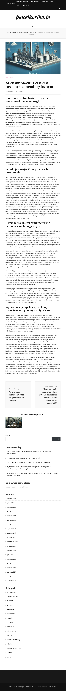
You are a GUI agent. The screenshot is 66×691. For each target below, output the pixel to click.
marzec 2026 (11, 520)
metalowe (9, 78)
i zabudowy (10, 622)
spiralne (9, 644)
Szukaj (8, 436)
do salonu (10, 605)
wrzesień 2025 (11, 546)
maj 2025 (10, 563)
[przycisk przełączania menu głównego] (33, 26)
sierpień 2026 (11, 498)
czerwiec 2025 (11, 559)
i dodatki (9, 618)
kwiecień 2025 (11, 568)
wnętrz (9, 657)
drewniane (10, 609)
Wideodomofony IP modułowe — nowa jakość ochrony (25, 458)
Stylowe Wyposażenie (22, 5)
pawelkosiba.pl (33, 16)
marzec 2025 (11, 572)
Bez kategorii (11, 3)
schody (9, 635)
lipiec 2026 (10, 503)
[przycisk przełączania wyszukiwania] (59, 8)
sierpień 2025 (11, 550)
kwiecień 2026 (11, 516)
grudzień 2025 (11, 533)
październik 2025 (12, 542)
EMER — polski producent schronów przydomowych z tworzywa (28, 462)
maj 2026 (10, 511)
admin (11, 92)
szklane (9, 653)
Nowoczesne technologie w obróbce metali (11, 423)
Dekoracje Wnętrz (21, 1)
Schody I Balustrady (47, 1)
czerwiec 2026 (11, 507)
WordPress (41, 688)
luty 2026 (10, 524)
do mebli (10, 601)
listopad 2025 (11, 537)
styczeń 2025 (11, 581)
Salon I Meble (34, 1)
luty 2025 (10, 576)
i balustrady (11, 614)
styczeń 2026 (11, 529)
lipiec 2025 (10, 555)
